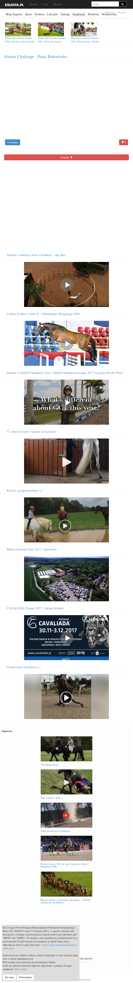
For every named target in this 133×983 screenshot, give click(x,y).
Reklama (57, 4)
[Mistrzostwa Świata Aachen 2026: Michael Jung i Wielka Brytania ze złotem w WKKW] (84, 29)
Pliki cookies (21, 969)
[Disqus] (66, 205)
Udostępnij (12, 142)
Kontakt (33, 4)
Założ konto (110, 12)
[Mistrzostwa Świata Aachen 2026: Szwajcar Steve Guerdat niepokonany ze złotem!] (18, 29)
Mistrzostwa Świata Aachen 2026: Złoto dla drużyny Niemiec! (51, 41)
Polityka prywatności (80, 979)
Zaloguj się (121, 12)
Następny (65, 157)
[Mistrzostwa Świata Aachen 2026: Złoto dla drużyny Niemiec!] (51, 29)
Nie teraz (9, 977)
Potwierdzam (25, 977)
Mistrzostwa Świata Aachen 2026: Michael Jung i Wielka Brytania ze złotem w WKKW (85, 41)
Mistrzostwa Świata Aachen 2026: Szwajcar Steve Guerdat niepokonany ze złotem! (20, 41)
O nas (45, 4)
